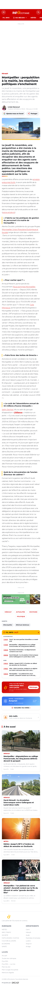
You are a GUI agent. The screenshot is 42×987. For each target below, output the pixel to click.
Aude (28, 935)
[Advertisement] (21, 46)
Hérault (5, 73)
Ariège (28, 946)
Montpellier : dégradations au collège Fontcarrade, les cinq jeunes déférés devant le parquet (21, 758)
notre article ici (8, 212)
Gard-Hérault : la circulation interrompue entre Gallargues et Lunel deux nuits (19, 802)
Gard (27, 929)
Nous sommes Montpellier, (24, 287)
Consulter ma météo (22, 708)
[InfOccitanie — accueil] (21, 12)
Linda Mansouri (14, 107)
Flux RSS (5, 961)
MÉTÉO (33, 18)
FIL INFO (6, 18)
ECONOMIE (6, 944)
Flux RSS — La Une (8, 964)
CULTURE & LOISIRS (9, 941)
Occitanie (33, 612)
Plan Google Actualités (10, 970)
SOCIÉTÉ (5, 935)
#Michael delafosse (22, 625)
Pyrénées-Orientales (33, 938)
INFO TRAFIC (6, 932)
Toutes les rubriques (9, 958)
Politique (21, 616)
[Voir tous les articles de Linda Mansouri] (4, 108)
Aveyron (29, 944)
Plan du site (6, 967)
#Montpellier (7, 625)
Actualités (20, 612)
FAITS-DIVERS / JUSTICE (10, 938)
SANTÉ (4, 946)
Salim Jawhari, (8, 410)
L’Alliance (18, 412)
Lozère (28, 941)
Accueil (4, 955)
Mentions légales (8, 972)
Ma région (20, 17)
